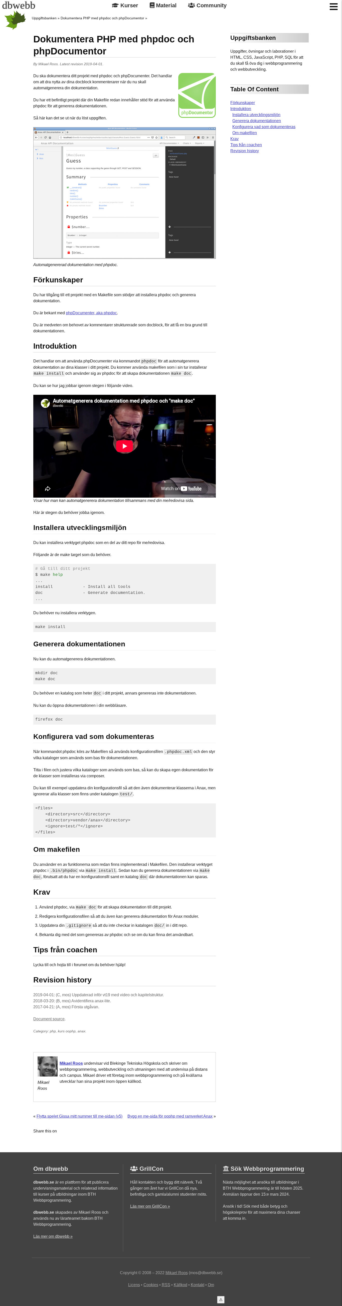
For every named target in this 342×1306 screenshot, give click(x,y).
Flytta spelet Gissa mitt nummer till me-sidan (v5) (79, 1116)
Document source (49, 1019)
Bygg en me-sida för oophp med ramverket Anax (170, 1116)
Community (211, 5)
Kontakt (197, 1285)
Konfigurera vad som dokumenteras (263, 127)
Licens (134, 1285)
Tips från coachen (246, 145)
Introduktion (240, 109)
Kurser (128, 5)
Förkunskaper (242, 103)
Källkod (180, 1285)
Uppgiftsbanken (44, 18)
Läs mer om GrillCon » (150, 1206)
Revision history (244, 151)
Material (165, 5)
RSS (166, 1285)
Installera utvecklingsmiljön (256, 115)
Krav (234, 139)
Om (211, 1285)
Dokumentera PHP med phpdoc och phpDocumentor (102, 18)
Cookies (150, 1285)
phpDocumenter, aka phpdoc (91, 313)
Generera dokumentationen (256, 121)
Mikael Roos (48, 64)
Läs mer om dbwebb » (53, 1236)
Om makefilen (244, 133)
